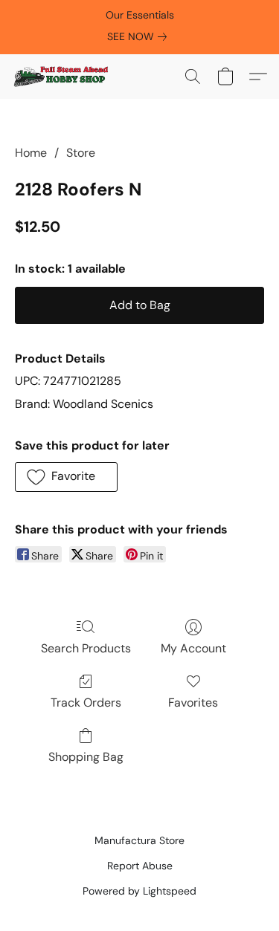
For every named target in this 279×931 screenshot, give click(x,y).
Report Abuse (140, 865)
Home (31, 152)
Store (80, 152)
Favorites (193, 702)
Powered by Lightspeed (139, 891)
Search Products (86, 648)
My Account (193, 648)
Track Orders (86, 702)
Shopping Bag (86, 757)
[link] (140, 36)
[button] (63, 76)
